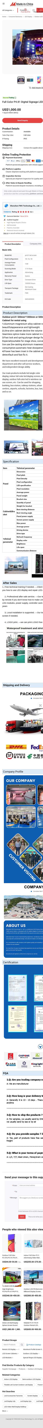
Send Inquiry (22, 120)
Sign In (5, 233)
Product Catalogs (34, 1345)
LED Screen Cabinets (9, 1353)
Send (22, 1217)
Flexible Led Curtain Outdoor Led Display (18, 1385)
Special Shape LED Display (32, 1357)
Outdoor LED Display (30, 1353)
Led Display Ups (25, 1401)
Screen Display (32, 1396)
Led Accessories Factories (13, 1396)
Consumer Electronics (15, 17)
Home (4, 17)
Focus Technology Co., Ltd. (29, 1419)
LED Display (28, 17)
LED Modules (7, 1357)
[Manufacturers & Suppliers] (21, 4)
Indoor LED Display (11, 1379)
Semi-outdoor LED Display (31, 1379)
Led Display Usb (9, 1401)
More (4, 1411)
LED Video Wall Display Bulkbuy (15, 1407)
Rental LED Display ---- (10, 1349)
